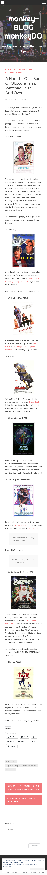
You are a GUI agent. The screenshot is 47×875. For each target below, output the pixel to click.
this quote (33, 528)
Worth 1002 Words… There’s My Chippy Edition (22, 800)
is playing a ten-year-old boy (17, 281)
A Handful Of (11, 69)
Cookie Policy (7, 866)
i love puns (10, 769)
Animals (23, 69)
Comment (34, 846)
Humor (18, 72)
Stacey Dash (34, 402)
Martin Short (34, 278)
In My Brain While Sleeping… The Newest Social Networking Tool (23, 787)
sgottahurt (24, 99)
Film (30, 69)
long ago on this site (22, 525)
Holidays (9, 72)
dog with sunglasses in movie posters (21, 765)
